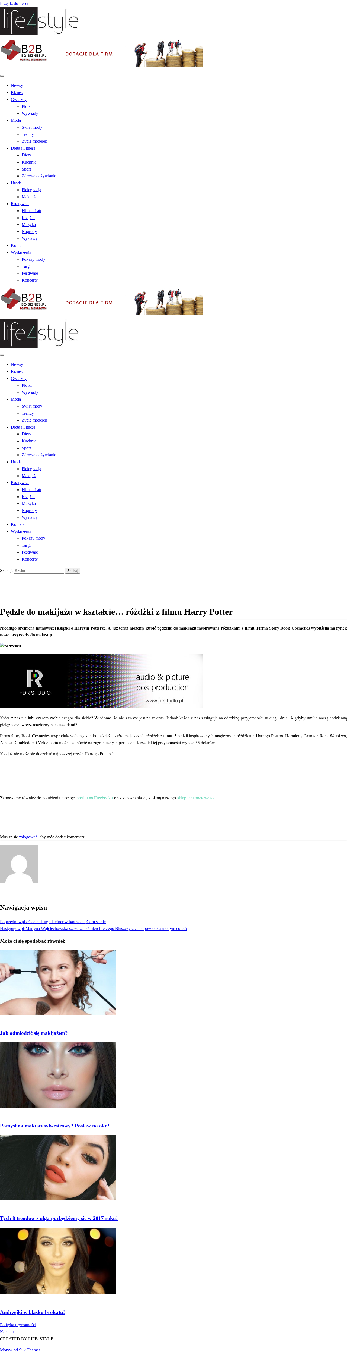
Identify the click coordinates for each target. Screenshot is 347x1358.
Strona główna (23, 581)
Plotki (27, 106)
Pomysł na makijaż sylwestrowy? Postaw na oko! (54, 1125)
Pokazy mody (33, 259)
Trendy (28, 134)
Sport (26, 169)
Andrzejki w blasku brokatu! (32, 1312)
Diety (26, 155)
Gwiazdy (19, 99)
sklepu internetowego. (196, 797)
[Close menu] (2, 76)
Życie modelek (34, 141)
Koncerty (30, 280)
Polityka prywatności (18, 1324)
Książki (28, 217)
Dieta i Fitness (23, 148)
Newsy (17, 85)
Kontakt (7, 1331)
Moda (16, 120)
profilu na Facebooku (94, 797)
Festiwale (30, 273)
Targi (26, 266)
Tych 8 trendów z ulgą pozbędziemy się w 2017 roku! (59, 1218)
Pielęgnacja (31, 189)
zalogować (28, 837)
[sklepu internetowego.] (176, 797)
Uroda (16, 183)
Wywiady (30, 113)
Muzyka (29, 224)
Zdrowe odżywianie (39, 176)
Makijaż (29, 196)
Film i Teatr (31, 210)
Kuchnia (29, 162)
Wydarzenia (21, 252)
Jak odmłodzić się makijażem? (34, 1033)
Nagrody (29, 231)
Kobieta (17, 245)
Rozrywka (20, 203)
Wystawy (30, 238)
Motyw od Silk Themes (20, 1350)
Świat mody (32, 127)
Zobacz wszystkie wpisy (21, 893)
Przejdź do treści (14, 3)
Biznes (17, 92)
